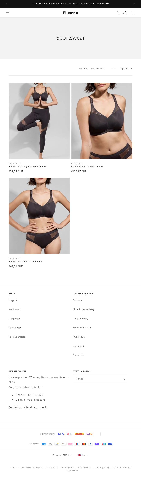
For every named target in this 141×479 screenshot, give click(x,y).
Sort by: (83, 68)
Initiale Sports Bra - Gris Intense (87, 166)
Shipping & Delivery (83, 309)
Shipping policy (102, 467)
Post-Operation (17, 336)
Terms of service (84, 467)
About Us (78, 355)
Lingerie (13, 300)
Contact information (122, 467)
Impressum (79, 336)
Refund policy (51, 467)
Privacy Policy (80, 318)
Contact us (15, 407)
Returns (77, 300)
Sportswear (15, 327)
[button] (7, 12)
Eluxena (20, 467)
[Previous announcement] (6, 4)
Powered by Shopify (33, 467)
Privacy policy (67, 467)
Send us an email (36, 407)
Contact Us (79, 345)
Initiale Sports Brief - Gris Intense (25, 261)
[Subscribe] (124, 379)
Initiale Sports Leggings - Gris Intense (27, 166)
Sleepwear (14, 318)
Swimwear (14, 309)
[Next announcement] (134, 4)
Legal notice (72, 470)
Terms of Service (82, 327)
